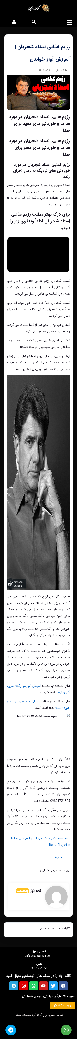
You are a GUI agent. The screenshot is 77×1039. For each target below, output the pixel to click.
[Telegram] (13, 985)
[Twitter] (53, 985)
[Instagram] (23, 985)
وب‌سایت (22, 890)
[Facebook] (63, 985)
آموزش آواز (43, 70)
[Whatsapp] (33, 985)
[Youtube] (43, 985)
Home (58, 857)
